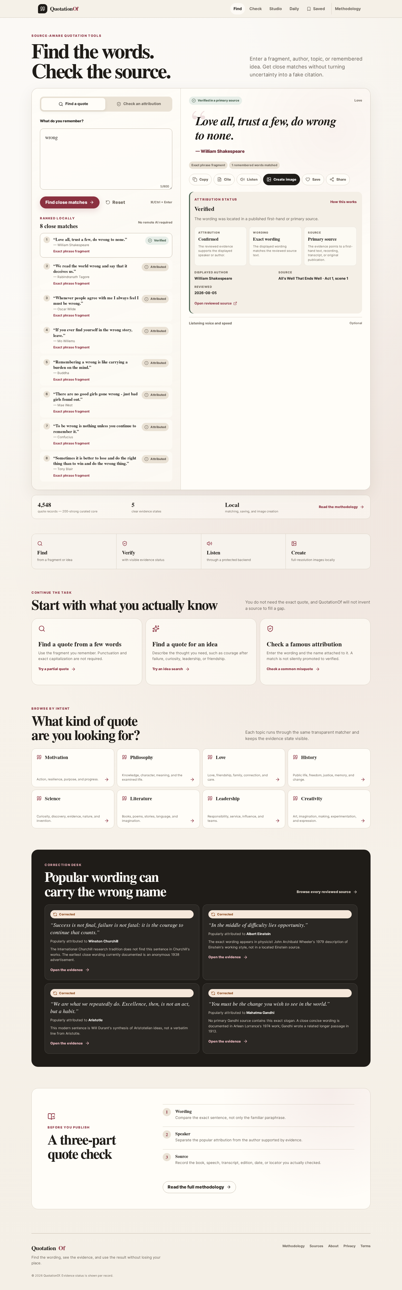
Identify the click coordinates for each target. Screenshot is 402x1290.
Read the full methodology (196, 1187)
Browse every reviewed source (324, 892)
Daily (294, 8)
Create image (284, 179)
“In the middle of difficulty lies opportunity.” (258, 924)
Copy (203, 179)
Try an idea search (167, 669)
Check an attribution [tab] (142, 103)
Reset (118, 202)
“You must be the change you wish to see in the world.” (269, 1003)
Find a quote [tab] (76, 103)
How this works (343, 202)
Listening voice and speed (275, 323)
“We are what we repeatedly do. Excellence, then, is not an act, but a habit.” (120, 1007)
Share (341, 179)
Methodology (348, 8)
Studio (275, 8)
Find (238, 8)
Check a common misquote (290, 669)
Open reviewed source (213, 303)
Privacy (349, 1246)
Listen (252, 179)
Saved (319, 8)
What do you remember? (62, 121)
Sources (316, 1246)
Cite (227, 179)
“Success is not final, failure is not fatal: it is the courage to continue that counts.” (116, 928)
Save (316, 179)
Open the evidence (66, 970)
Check (255, 8)
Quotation (48, 1248)
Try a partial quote (53, 669)
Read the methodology (338, 507)
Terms (365, 1246)
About (333, 1246)
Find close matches (66, 202)
